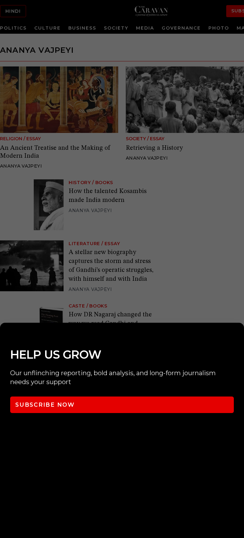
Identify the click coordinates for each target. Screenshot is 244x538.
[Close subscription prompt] (237, 336)
